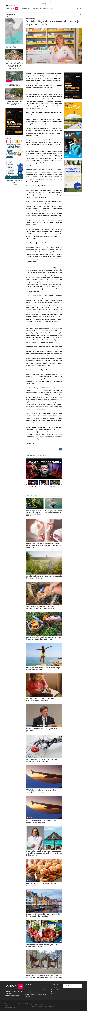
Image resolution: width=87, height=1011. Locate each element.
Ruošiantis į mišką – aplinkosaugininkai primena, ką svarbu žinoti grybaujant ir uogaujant (44, 638)
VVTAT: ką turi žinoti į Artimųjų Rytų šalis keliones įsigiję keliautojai (41, 821)
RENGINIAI (27, 994)
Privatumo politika (55, 989)
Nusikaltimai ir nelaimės (61, 1)
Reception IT (13, 1007)
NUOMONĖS (42, 992)
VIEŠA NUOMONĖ (42, 994)
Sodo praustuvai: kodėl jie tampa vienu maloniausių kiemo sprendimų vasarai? (40, 607)
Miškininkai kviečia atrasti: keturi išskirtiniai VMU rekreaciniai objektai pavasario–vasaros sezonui (44, 976)
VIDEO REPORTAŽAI (34, 994)
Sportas (68, 1)
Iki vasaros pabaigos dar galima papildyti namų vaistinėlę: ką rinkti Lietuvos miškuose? (34, 513)
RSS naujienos (54, 994)
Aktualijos (24, 1)
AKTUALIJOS (27, 987)
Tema (33, 1)
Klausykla (42, 1)
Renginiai (53, 1004)
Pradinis (33, 1004)
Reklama (53, 991)
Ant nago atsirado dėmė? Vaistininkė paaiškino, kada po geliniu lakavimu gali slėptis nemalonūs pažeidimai (43, 545)
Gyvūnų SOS (64, 1004)
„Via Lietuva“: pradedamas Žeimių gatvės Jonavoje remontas (14, 103)
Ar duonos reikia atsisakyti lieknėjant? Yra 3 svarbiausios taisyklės (42, 946)
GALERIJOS (27, 996)
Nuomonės (47, 1)
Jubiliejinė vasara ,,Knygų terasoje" (14, 181)
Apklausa (58, 1004)
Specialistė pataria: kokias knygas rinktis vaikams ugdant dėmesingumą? (41, 699)
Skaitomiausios (17, 1)
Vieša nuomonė (45, 1004)
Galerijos (43, 3)
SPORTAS (40, 987)
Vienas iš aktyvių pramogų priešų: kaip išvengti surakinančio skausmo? (43, 669)
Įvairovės (53, 1)
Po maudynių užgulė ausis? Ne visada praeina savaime (53, 511)
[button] (14, 184)
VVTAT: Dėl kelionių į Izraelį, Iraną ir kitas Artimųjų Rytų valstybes (41, 791)
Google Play (73, 986)
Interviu (37, 1)
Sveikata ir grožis (75, 1)
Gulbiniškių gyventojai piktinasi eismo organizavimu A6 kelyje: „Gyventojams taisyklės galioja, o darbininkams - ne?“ (14, 65)
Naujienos (38, 1004)
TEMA (32, 992)
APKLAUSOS (45, 987)
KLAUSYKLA (27, 992)
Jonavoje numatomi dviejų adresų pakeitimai (14, 84)
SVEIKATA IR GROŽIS (41, 989)
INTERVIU (36, 992)
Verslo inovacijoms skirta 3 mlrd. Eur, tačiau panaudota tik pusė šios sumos (42, 760)
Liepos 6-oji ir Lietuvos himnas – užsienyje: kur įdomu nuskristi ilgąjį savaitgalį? (43, 915)
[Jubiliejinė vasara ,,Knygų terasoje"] (12, 159)
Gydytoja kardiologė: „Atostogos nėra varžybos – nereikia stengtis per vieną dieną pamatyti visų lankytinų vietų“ (44, 853)
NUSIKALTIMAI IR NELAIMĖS (30, 989)
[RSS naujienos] (81, 14)
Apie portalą (54, 987)
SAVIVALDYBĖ (34, 987)
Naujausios (10, 1)
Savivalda (29, 1)
